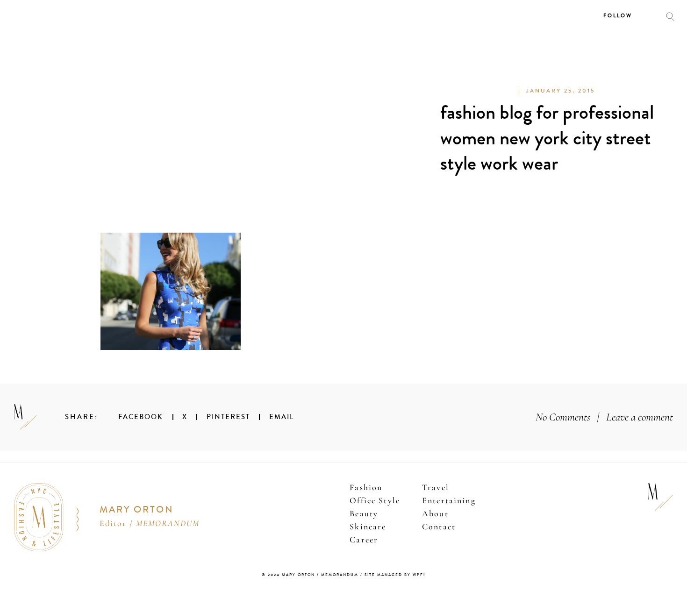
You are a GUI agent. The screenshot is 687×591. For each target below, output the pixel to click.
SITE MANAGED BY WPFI (395, 574)
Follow (617, 15)
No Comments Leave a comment (604, 417)
